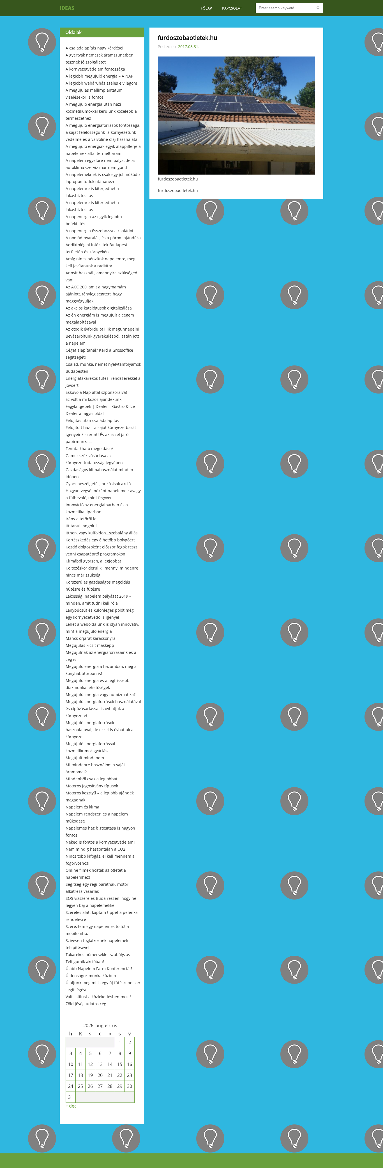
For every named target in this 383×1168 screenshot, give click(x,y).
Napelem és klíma (82, 807)
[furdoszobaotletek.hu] (236, 173)
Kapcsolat (232, 8)
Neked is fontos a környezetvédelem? (100, 842)
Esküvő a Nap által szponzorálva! (96, 392)
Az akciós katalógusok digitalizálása (99, 308)
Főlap (206, 8)
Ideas (67, 7)
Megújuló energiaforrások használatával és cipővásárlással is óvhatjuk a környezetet (103, 708)
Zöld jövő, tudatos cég (86, 1003)
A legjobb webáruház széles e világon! (101, 83)
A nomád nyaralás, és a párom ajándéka (103, 237)
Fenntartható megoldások (90, 448)
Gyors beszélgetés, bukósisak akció (98, 483)
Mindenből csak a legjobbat (91, 778)
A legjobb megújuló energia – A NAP (99, 76)
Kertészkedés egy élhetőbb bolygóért (100, 540)
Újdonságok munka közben (91, 975)
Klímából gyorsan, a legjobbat (93, 561)
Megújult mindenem (85, 757)
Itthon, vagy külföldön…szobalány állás (102, 533)
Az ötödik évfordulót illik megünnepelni (102, 329)
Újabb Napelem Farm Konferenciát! (99, 968)
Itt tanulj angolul (81, 525)
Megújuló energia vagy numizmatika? (100, 694)
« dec (71, 1106)
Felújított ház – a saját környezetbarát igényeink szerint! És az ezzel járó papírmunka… (101, 434)
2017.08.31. (188, 46)
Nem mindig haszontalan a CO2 (95, 849)
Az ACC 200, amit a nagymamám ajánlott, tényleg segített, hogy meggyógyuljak (96, 294)
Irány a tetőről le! (82, 518)
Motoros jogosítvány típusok (92, 786)
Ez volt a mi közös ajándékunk (93, 399)
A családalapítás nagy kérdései (94, 48)
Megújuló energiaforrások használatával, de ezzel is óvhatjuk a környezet (99, 729)
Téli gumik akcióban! (85, 961)
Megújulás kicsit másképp (90, 645)
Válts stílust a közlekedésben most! (98, 996)
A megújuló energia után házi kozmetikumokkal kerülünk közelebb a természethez (101, 111)
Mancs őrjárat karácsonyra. (91, 638)
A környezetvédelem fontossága (95, 69)
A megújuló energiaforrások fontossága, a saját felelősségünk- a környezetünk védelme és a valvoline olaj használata (103, 132)
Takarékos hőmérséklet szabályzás (98, 954)
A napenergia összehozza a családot (99, 230)
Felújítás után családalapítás (92, 420)
